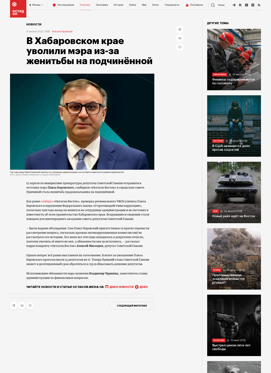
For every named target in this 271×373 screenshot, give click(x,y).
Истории (118, 5)
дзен (144, 287)
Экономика (102, 5)
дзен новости (122, 287)
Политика (85, 5)
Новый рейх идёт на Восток (233, 216)
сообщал (47, 201)
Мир (144, 5)
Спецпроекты (172, 5)
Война (132, 5)
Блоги (155, 5)
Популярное (196, 5)
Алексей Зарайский (62, 32)
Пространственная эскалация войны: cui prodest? (228, 279)
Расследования (65, 5)
